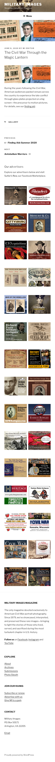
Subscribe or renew (14, 693)
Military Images (23, 4)
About (7, 663)
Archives (9, 667)
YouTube (8, 643)
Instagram (33, 639)
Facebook (23, 639)
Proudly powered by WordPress (19, 755)
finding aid (29, 106)
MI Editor (28, 48)
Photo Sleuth (11, 674)
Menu (29, 16)
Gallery (13, 122)
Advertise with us (13, 696)
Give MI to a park (12, 700)
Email (7, 733)
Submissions (11, 671)
